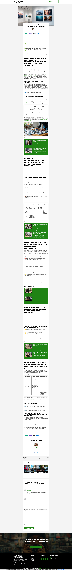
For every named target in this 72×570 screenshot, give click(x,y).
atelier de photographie (32, 282)
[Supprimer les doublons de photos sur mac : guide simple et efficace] (28, 290)
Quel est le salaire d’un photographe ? (29, 473)
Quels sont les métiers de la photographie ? (42, 473)
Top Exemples (32, 399)
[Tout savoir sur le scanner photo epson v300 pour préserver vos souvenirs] (28, 234)
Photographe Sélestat (19, 1)
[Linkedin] (37, 452)
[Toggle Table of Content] (46, 54)
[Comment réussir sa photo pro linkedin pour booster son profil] (28, 142)
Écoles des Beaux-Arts (28, 338)
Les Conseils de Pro (34, 557)
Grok (34, 33)
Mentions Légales (42, 568)
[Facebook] (34, 452)
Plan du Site (47, 568)
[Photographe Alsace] (53, 557)
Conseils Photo (26, 475)
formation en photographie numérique (37, 319)
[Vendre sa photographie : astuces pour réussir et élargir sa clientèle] (28, 299)
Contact (32, 560)
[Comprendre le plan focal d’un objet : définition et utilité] (28, 354)
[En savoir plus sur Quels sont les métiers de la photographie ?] (42, 468)
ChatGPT (26, 33)
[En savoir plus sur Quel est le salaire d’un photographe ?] (30, 468)
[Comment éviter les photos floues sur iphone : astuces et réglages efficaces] (28, 150)
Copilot (37, 33)
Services (32, 558)
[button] (53, 1)
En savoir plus (60, 569)
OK (63, 569)
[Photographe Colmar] (53, 558)
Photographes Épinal (36, 321)
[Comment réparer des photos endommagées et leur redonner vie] (28, 346)
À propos (32, 559)
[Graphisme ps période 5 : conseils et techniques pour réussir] (28, 226)
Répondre (28, 503)
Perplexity (30, 33)
